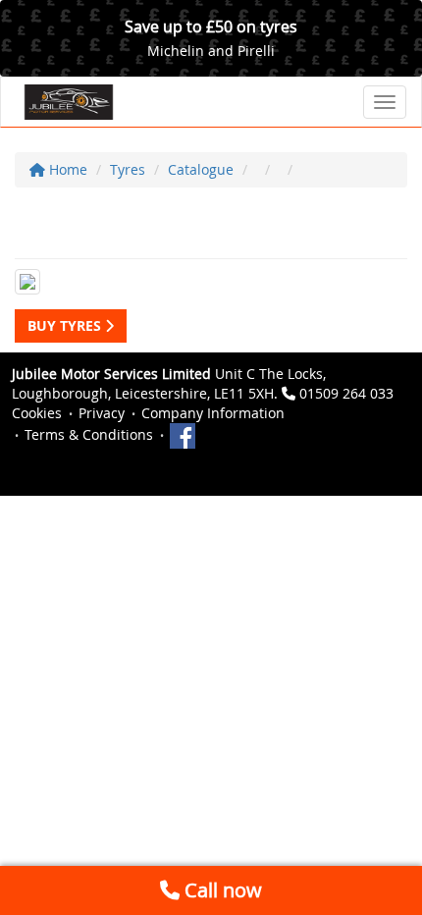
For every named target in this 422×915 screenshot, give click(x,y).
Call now (221, 890)
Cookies (37, 413)
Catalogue (201, 169)
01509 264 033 (346, 393)
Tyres (127, 169)
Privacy (102, 413)
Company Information (213, 413)
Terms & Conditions (89, 434)
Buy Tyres (66, 325)
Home (66, 169)
